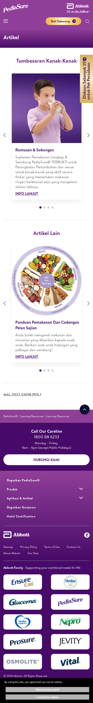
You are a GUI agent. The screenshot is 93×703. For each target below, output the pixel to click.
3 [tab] (48, 207)
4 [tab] (52, 207)
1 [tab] (40, 207)
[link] (10, 416)
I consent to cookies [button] (47, 697)
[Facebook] (87, 536)
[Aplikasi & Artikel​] (81, 498)
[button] (87, 22)
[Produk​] (81, 489)
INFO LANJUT (26, 193)
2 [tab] (44, 207)
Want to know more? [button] (47, 689)
